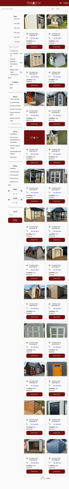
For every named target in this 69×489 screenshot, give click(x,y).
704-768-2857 (35, 38)
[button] (60, 3)
